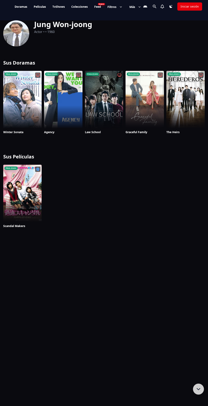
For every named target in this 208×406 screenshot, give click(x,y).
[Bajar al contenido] (198, 389)
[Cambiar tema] (171, 6)
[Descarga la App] (145, 6)
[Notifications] (162, 6)
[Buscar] (154, 6)
